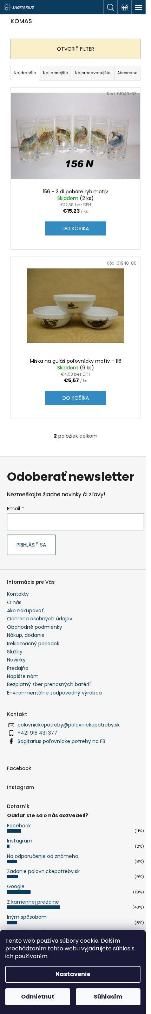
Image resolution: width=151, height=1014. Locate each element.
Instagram (19, 840)
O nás (14, 602)
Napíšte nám (23, 676)
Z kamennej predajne (33, 901)
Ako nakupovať (25, 610)
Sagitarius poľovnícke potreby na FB (61, 741)
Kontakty (18, 594)
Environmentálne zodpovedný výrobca (54, 692)
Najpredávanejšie (92, 73)
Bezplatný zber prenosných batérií (49, 684)
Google (16, 886)
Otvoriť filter (75, 48)
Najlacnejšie (55, 73)
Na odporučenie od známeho (42, 856)
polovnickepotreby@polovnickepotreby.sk (69, 724)
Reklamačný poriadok (33, 643)
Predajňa (17, 668)
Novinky (16, 659)
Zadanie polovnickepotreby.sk (43, 871)
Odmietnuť (37, 997)
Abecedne (127, 73)
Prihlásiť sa (31, 544)
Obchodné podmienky (34, 627)
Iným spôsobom (27, 917)
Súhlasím (108, 997)
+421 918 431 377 (37, 732)
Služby (14, 651)
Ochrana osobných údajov (39, 618)
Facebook (19, 825)
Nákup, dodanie (26, 635)
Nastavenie (72, 974)
